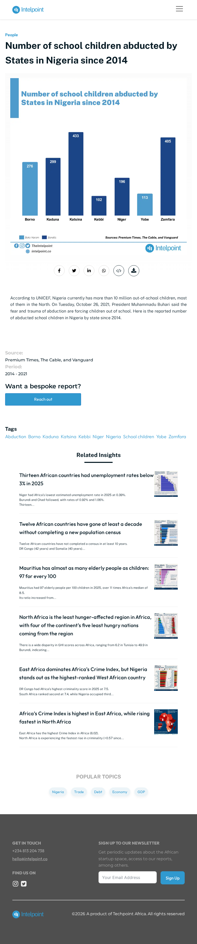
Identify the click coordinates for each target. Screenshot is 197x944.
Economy (119, 792)
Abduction (15, 436)
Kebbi (84, 436)
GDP (141, 792)
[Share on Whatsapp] (103, 270)
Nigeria (113, 436)
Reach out (43, 399)
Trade (79, 792)
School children (138, 436)
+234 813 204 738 (28, 850)
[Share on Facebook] (59, 270)
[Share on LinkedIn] (89, 270)
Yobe (161, 436)
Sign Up (173, 878)
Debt (98, 792)
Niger (98, 436)
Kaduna (51, 436)
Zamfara (177, 436)
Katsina (68, 436)
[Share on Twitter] (74, 270)
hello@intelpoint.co (29, 858)
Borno (34, 436)
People (11, 34)
